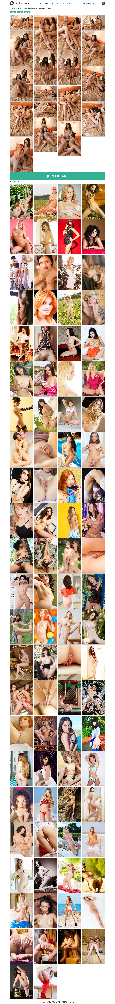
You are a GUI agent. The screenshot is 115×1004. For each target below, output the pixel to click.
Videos (58, 3)
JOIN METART (57, 176)
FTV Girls (52, 3)
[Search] (103, 3)
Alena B (13, 12)
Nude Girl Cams (66, 3)
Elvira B (20, 12)
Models (46, 3)
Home (40, 3)
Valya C (27, 12)
